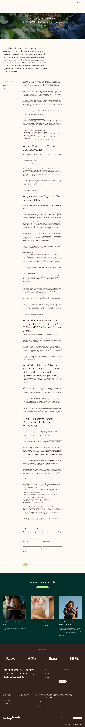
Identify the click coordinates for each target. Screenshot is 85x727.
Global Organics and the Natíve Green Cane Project (36, 485)
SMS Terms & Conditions (77, 724)
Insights (66, 2)
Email (4, 88)
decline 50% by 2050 (27, 105)
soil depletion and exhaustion (50, 84)
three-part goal (37, 175)
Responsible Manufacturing (18, 4)
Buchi (51, 697)
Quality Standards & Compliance (19, 9)
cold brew (27, 483)
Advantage (15, 2)
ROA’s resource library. (33, 190)
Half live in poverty (47, 214)
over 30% (38, 237)
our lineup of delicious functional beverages (43, 484)
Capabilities (7, 2)
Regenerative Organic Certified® (37, 119)
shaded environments (49, 227)
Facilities (6, 4)
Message (25, 551)
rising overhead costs (27, 223)
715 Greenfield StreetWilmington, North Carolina (8, 704)
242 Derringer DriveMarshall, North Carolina (8, 695)
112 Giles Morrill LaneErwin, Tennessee (7, 700)
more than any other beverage (39, 92)
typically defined (58, 213)
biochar (38, 257)
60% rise (51, 205)
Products (7, 9)
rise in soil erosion (57, 236)
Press (66, 4)
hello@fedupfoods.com (24, 694)
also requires (30, 389)
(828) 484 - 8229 (23, 695)
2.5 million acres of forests (47, 233)
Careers (59, 9)
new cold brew (58, 460)
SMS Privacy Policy (66, 724)
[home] (42, 2)
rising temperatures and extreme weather (48, 103)
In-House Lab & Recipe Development (20, 11)
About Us (59, 2)
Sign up (64, 681)
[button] (7, 2)
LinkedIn (4, 86)
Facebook (5, 85)
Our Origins (60, 4)
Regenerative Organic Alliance (33, 154)
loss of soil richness (47, 236)
